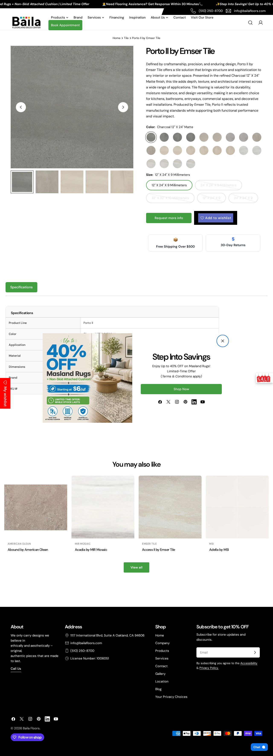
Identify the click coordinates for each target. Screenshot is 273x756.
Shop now (181, 389)
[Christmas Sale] (264, 378)
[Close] (223, 341)
